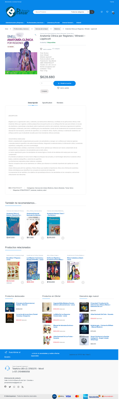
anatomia (33, 190)
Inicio (6, 29)
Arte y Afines (30, 211)
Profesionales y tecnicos (35, 22)
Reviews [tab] (60, 103)
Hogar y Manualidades (52, 256)
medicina (39, 190)
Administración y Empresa (14, 22)
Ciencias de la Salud (41, 29)
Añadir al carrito (65, 83)
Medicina (57, 29)
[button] (35, 35)
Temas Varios (70, 33)
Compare (57, 48)
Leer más (42, 238)
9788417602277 (25, 190)
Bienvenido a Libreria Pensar (13, 2)
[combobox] (51, 12)
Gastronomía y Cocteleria (13, 255)
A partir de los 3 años (32, 255)
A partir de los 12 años (73, 255)
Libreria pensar (11, 396)
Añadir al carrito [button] (22, 238)
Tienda (112, 2)
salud (44, 190)
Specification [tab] (47, 103)
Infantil (78, 22)
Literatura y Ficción (53, 22)
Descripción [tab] (33, 103)
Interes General (67, 22)
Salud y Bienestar (61, 33)
